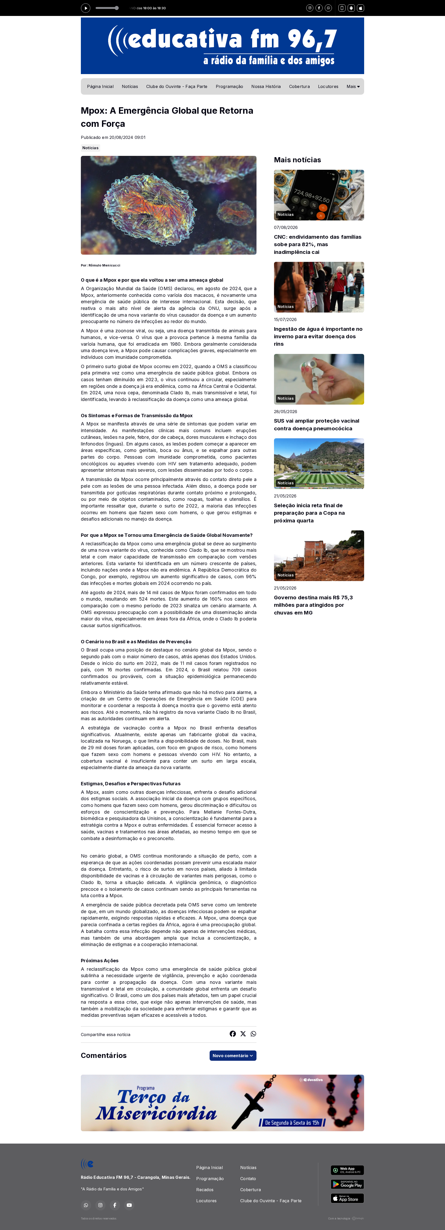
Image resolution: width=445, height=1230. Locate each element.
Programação (229, 86)
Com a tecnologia (339, 1218)
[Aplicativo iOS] (360, 8)
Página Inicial (100, 86)
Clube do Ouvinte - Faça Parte (177, 86)
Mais (352, 86)
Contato (248, 1178)
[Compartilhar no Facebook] (233, 1034)
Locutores (328, 86)
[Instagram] (309, 8)
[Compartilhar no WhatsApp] (253, 1034)
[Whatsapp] (328, 8)
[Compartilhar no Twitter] (243, 1034)
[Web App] (342, 8)
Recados (204, 1189)
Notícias (130, 86)
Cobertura (299, 86)
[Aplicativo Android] (351, 8)
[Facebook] (319, 8)
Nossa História (266, 86)
